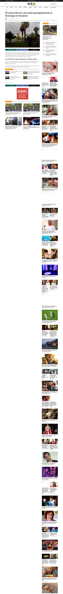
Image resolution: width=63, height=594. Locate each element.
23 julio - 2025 (8, 129)
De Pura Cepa (46, 7)
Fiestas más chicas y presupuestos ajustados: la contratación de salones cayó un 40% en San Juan (34, 77)
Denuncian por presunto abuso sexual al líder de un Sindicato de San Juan (51, 47)
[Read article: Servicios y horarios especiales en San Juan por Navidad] (31, 107)
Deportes (35, 7)
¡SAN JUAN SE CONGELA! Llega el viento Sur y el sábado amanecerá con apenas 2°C (34, 72)
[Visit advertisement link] (22, 93)
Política (11, 7)
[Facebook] (54, 0)
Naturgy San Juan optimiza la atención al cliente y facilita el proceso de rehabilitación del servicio (13, 127)
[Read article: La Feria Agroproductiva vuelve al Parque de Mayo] (7, 72)
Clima (8, 82)
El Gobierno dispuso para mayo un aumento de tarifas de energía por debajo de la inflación (31, 127)
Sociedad (30, 7)
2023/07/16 (17, 18)
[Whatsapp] (56, 0)
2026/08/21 (12, 73)
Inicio (7, 7)
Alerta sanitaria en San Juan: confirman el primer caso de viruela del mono (50, 51)
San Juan (11, 82)
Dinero (16, 7)
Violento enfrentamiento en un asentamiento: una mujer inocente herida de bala (51, 54)
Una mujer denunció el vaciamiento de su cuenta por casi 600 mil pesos (16, 77)
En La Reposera (53, 7)
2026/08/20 (30, 74)
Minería (40, 7)
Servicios (7, 124)
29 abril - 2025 (26, 129)
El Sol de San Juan (11, 18)
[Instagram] (55, 0)
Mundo (20, 7)
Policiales (25, 7)
